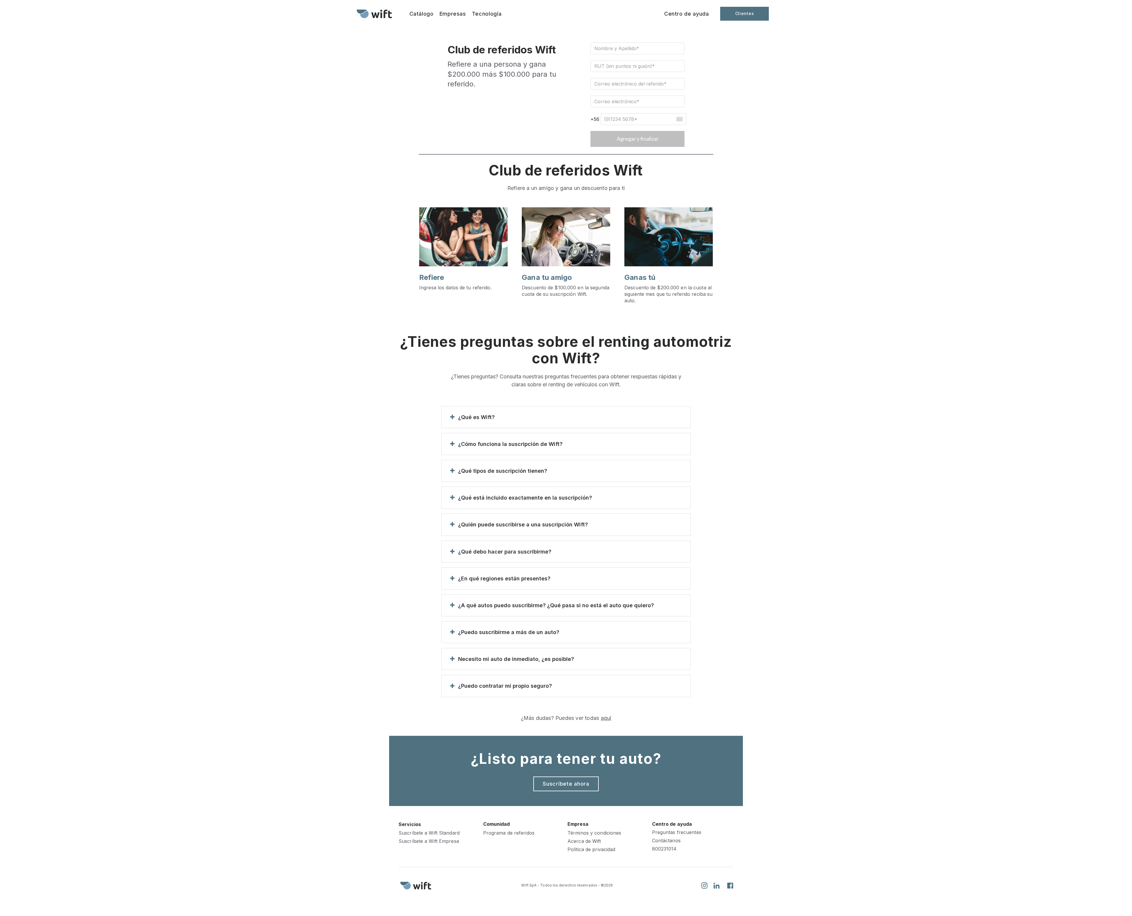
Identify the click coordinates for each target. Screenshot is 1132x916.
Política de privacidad (591, 849)
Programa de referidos (508, 833)
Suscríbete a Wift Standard (429, 833)
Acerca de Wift (584, 841)
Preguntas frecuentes (676, 832)
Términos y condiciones (594, 833)
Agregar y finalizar (638, 138)
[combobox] (679, 119)
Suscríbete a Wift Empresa (429, 841)
